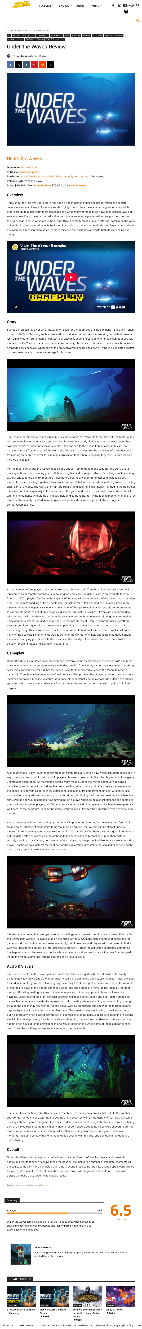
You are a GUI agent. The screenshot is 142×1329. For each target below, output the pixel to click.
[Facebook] (113, 6)
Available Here (42, 185)
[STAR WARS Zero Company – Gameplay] (21, 1296)
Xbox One (30, 35)
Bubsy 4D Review (114, 1309)
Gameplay (12, 1305)
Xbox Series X (56, 35)
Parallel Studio (30, 167)
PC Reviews (97, 35)
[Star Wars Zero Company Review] (54, 1296)
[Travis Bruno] (9, 56)
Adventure (76, 35)
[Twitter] (119, 6)
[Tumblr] (26, 64)
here (46, 1185)
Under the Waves (24, 158)
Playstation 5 (64, 176)
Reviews (19, 30)
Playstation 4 (18, 35)
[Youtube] (125, 6)
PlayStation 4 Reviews (113, 35)
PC (9, 35)
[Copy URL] (50, 64)
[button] (138, 21)
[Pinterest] (137, 6)
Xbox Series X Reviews (55, 39)
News (67, 35)
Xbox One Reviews (15, 39)
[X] (18, 64)
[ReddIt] (42, 64)
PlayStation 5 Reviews (34, 39)
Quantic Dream (29, 172)
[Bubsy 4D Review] (120, 1296)
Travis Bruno (20, 56)
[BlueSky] (126, 12)
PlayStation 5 (42, 35)
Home (10, 30)
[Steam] (131, 6)
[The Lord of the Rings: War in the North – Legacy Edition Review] (87, 1296)
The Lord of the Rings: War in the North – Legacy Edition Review (87, 1313)
